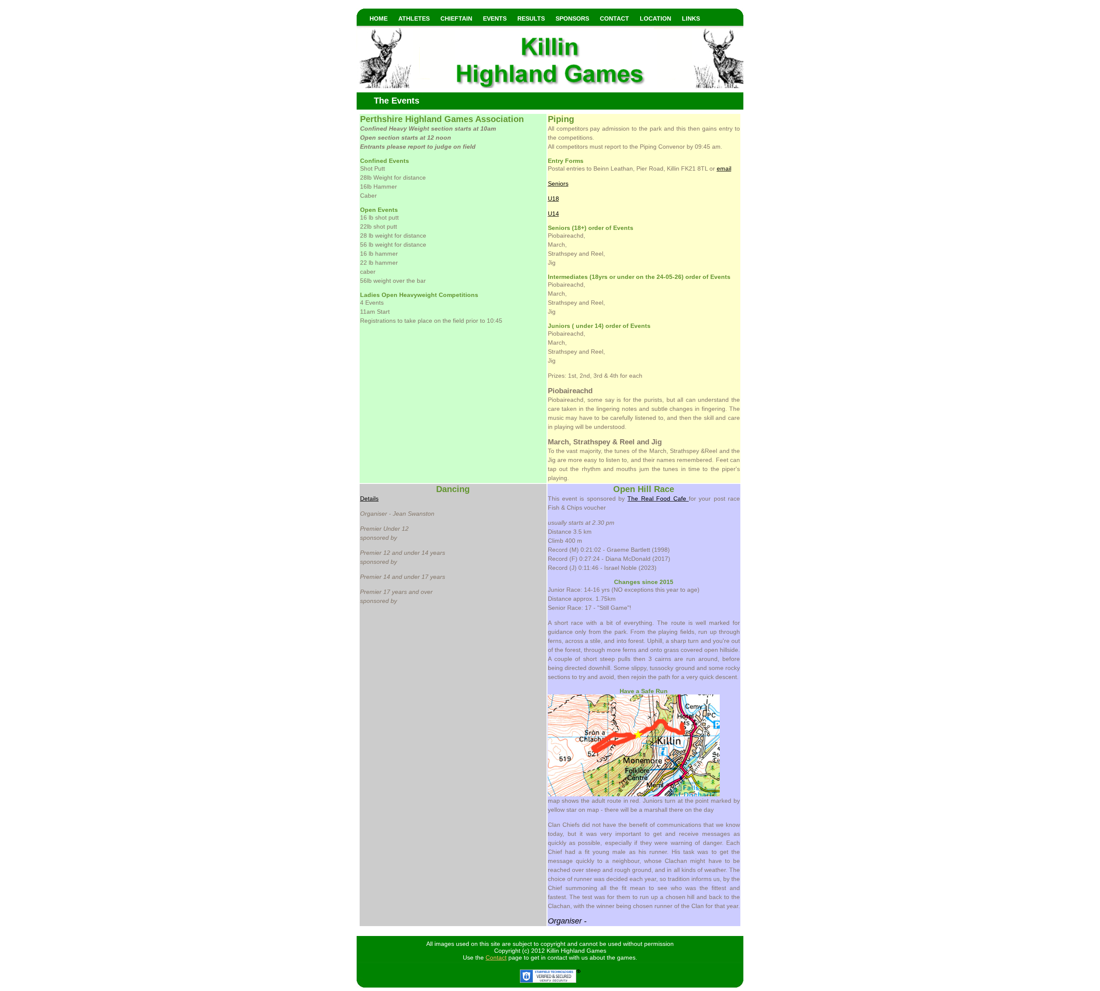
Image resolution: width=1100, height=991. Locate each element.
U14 (553, 213)
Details (369, 498)
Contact (614, 18)
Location (655, 18)
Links (691, 18)
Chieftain (456, 18)
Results (531, 18)
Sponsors (572, 18)
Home (379, 18)
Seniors (558, 183)
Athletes (414, 18)
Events (495, 18)
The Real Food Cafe (657, 498)
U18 (553, 198)
